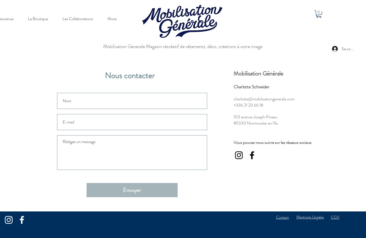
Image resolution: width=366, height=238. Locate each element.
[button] (318, 14)
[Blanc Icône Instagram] (8, 220)
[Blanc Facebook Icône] (22, 220)
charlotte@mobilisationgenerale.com (264, 99)
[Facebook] (252, 155)
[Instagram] (239, 155)
